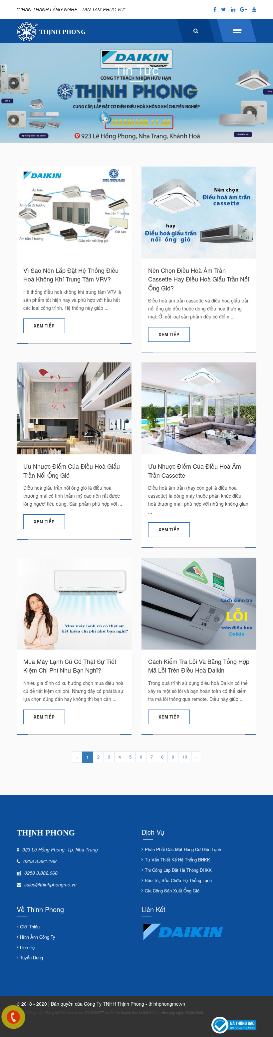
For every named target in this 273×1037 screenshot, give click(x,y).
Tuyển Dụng (31, 957)
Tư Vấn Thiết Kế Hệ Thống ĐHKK (177, 859)
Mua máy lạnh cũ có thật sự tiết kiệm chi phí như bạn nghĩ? (69, 665)
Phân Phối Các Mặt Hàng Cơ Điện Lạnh (183, 849)
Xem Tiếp (44, 325)
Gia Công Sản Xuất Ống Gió (172, 890)
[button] (237, 30)
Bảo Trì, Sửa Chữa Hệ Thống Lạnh (178, 880)
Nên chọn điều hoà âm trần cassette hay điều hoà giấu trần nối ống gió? (198, 279)
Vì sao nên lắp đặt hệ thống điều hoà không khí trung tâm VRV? (71, 274)
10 (184, 757)
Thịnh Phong (62, 31)
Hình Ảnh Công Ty (37, 937)
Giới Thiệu (30, 926)
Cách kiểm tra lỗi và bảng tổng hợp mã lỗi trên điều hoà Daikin (198, 665)
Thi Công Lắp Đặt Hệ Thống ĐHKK (178, 870)
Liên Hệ (27, 947)
